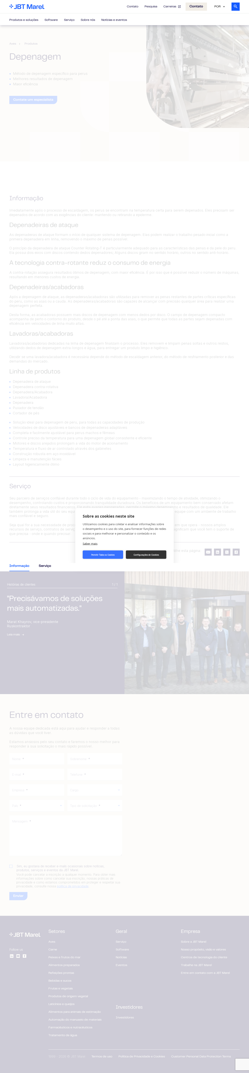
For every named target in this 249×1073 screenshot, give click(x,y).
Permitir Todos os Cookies (103, 554)
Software (51, 20)
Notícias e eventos (114, 20)
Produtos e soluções (23, 20)
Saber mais (90, 543)
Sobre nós (88, 20)
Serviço (69, 20)
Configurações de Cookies (146, 554)
